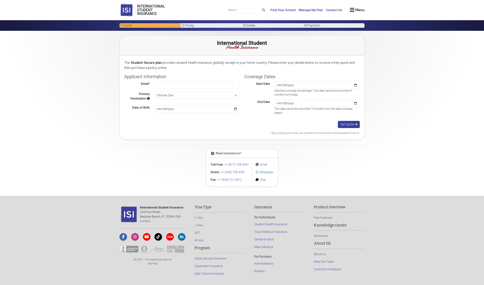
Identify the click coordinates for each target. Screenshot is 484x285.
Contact (145, 221)
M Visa (199, 240)
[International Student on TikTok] (158, 237)
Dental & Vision (264, 239)
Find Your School (283, 10)
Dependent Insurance (209, 266)
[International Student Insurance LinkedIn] (181, 237)
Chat (262, 180)
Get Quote (347, 124)
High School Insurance (209, 273)
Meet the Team (324, 261)
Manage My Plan (311, 10)
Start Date (263, 84)
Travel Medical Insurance (270, 232)
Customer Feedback (327, 269)
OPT (197, 233)
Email (263, 164)
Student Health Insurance (270, 224)
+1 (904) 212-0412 (229, 180)
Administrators (264, 263)
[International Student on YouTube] (146, 237)
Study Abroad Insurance (210, 258)
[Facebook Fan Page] (123, 237)
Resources (321, 236)
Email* (145, 84)
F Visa (199, 217)
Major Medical (263, 247)
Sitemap (152, 263)
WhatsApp (266, 172)
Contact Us (334, 10)
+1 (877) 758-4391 (236, 164)
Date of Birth (141, 107)
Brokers (259, 271)
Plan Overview (323, 217)
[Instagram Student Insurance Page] (135, 237)
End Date (264, 102)
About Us (320, 254)
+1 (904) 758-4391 (232, 172)
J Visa (199, 225)
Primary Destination (140, 96)
